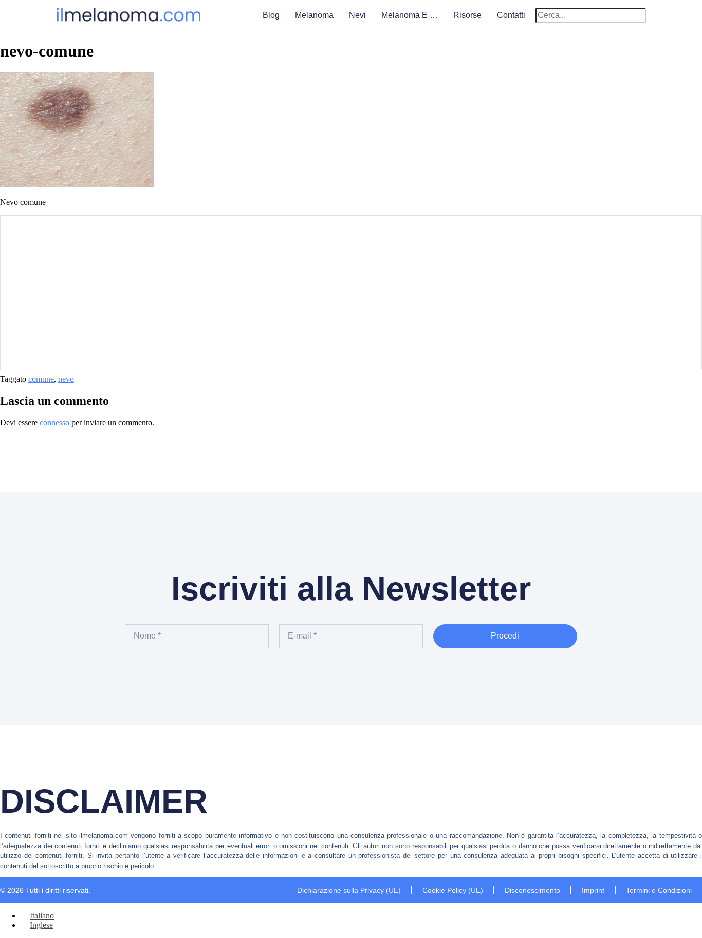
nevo (66, 378)
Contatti (511, 15)
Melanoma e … (409, 15)
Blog (271, 15)
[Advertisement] (351, 293)
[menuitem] (37, 915)
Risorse (467, 15)
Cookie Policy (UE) (452, 890)
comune (41, 378)
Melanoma (314, 15)
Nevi (357, 15)
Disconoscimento (532, 890)
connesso (54, 422)
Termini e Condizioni (659, 890)
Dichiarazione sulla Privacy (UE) (349, 890)
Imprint (593, 890)
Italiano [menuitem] (42, 915)
